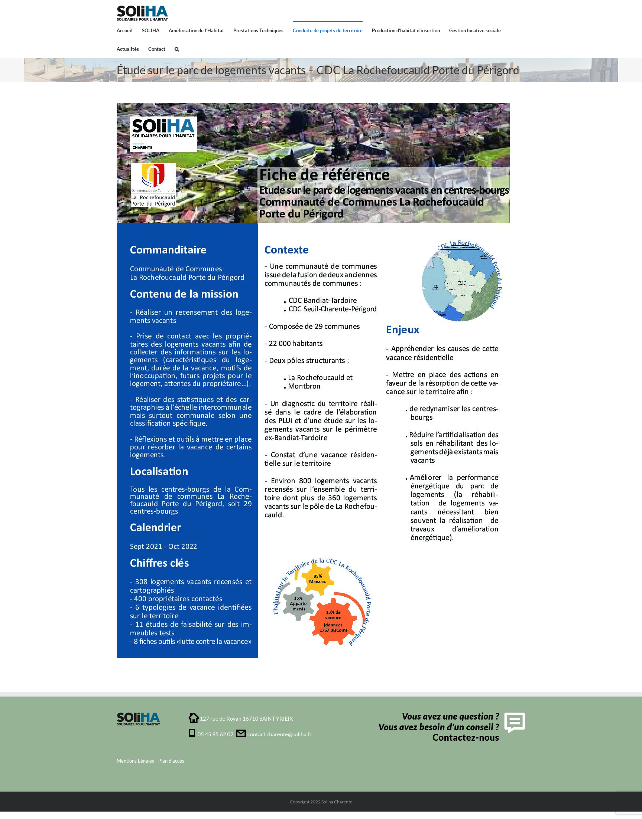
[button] (177, 48)
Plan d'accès (171, 761)
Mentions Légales (135, 761)
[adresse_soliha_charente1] (250, 715)
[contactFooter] (450, 715)
